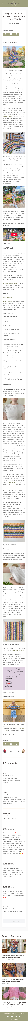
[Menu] (3, 3)
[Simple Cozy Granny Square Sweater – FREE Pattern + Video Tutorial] (14, 970)
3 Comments (15, 959)
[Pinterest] (16, 34)
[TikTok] (20, 1016)
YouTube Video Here (17, 650)
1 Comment (15, 1007)
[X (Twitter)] (11, 34)
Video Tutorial (12, 482)
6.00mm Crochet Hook (10, 283)
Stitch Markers (7, 301)
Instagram (21, 728)
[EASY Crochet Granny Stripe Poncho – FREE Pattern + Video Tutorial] (14, 946)
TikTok (6, 730)
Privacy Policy (14, 1019)
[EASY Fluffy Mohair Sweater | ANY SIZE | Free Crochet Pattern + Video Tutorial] (14, 993)
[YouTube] (12, 1016)
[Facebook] (5, 34)
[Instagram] (8, 1016)
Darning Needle (7, 297)
